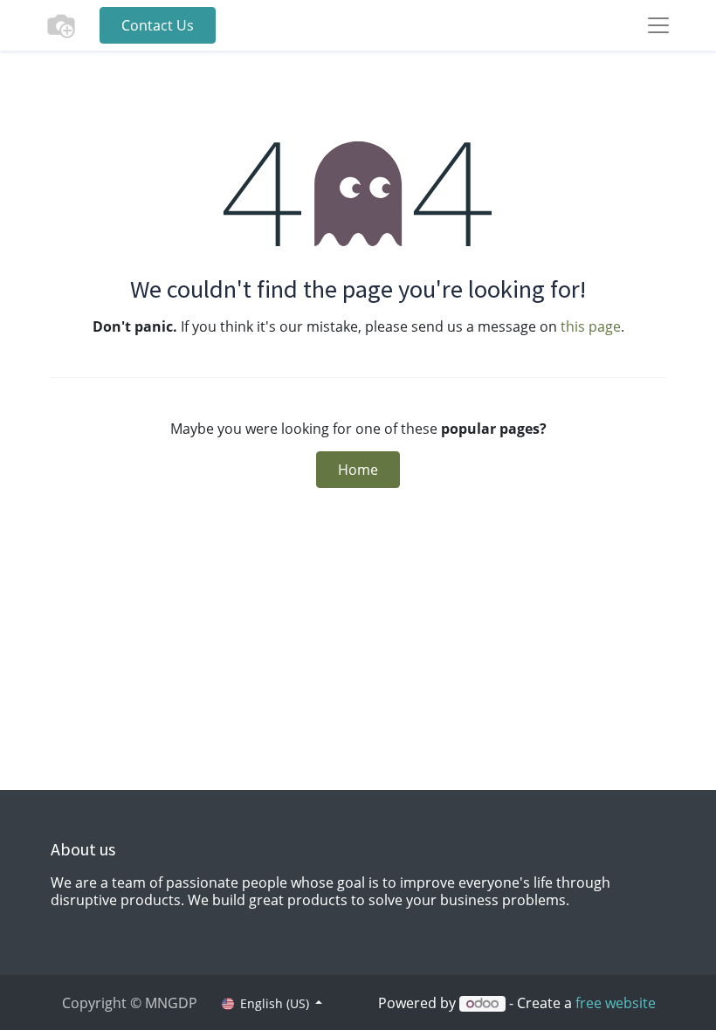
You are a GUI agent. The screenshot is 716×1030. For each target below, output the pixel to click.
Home (358, 469)
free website (615, 1003)
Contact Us (157, 25)
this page (591, 326)
